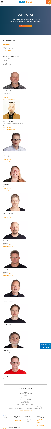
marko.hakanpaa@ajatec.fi (9, 129)
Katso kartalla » (7, 50)
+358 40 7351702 (7, 159)
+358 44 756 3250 (7, 128)
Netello (4, 428)
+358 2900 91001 (7, 43)
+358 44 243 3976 (7, 245)
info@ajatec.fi (6, 44)
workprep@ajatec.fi (8, 246)
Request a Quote (25, 26)
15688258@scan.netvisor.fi (25, 410)
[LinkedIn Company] (7, 420)
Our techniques (45, 347)
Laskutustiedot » (7, 53)
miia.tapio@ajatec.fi (8, 190)
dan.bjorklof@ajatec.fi (8, 161)
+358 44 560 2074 (7, 217)
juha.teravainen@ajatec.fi (9, 99)
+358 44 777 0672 (7, 188)
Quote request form (45, 344)
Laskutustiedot (40, 425)
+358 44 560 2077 (7, 97)
